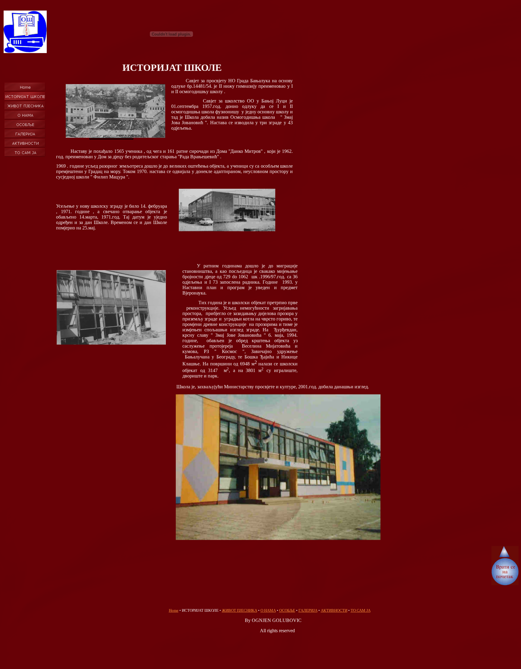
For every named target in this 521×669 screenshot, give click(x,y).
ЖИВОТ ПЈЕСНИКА (239, 610)
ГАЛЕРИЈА (307, 610)
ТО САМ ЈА (361, 610)
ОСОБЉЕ (287, 610)
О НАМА (268, 610)
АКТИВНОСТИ (334, 610)
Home (173, 610)
